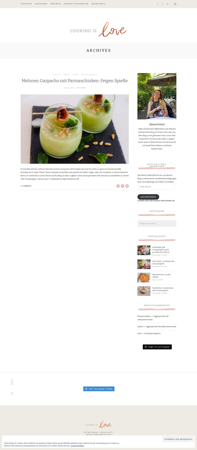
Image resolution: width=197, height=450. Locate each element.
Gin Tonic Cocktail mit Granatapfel (163, 262)
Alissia (82, 88)
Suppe (75, 75)
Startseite (26, 4)
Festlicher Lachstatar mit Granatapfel (162, 289)
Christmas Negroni (152, 333)
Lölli (139, 333)
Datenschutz (98, 4)
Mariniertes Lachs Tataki (161, 275)
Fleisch (56, 75)
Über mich (55, 4)
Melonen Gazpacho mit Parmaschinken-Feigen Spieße (75, 80)
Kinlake (108, 434)
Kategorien (41, 4)
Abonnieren (148, 197)
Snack (66, 75)
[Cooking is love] (98, 30)
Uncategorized (89, 75)
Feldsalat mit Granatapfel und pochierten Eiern (161, 249)
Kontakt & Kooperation (76, 4)
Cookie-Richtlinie (77, 446)
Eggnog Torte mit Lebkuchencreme (161, 326)
